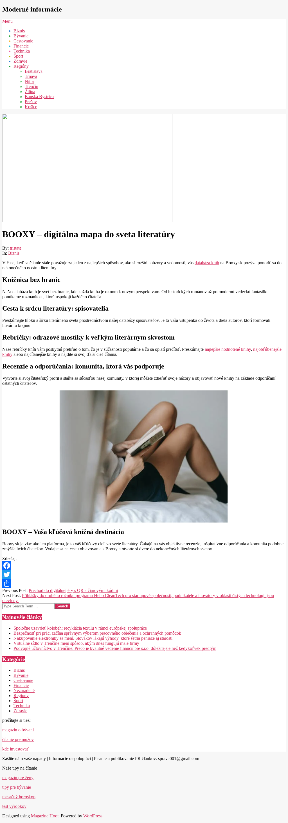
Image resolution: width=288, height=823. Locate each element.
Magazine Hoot (44, 815)
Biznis (13, 253)
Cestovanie (23, 680)
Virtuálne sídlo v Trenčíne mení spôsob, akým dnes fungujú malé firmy (76, 643)
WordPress (92, 815)
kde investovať (15, 749)
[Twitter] (144, 574)
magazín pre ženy (17, 777)
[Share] (144, 583)
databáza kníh (207, 262)
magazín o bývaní (18, 729)
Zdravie (20, 710)
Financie (21, 685)
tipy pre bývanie (16, 787)
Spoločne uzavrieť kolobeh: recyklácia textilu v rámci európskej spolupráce (80, 628)
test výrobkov (14, 806)
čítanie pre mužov (18, 739)
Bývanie (21, 675)
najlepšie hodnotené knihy (228, 349)
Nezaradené (24, 690)
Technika (22, 705)
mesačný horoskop (18, 796)
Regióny (21, 695)
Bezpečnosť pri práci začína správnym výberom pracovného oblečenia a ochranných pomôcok (97, 633)
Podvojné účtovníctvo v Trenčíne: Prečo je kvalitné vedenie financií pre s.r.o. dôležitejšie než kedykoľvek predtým (115, 648)
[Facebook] (144, 565)
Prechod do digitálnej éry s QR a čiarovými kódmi (73, 590)
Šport (18, 700)
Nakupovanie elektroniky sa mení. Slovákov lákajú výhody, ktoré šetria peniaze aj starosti (93, 638)
